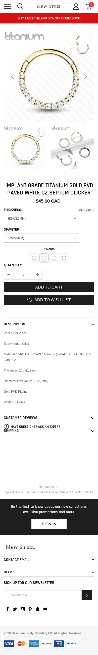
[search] (20, 6)
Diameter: (12, 229)
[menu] (7, 6)
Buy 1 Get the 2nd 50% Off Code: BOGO (49, 18)
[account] (76, 6)
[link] (25, 147)
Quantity (13, 265)
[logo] (49, 6)
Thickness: (13, 210)
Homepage (46, 487)
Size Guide (86, 210)
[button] (34, 258)
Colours (49, 249)
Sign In (49, 524)
